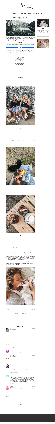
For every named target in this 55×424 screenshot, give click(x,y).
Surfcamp (32, 188)
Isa (10, 341)
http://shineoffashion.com (15, 372)
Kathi (11, 328)
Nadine (11, 386)
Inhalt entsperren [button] (20, 47)
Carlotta (12, 355)
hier (16, 142)
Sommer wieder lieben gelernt (25, 37)
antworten (33, 328)
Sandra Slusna (12, 364)
